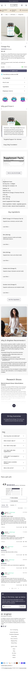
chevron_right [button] (26, 43)
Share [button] (4, 527)
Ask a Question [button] (14, 501)
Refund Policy (14, 642)
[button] (14, 131)
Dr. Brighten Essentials (8, 668)
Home (14, 648)
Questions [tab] (12, 505)
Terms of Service (14, 638)
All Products (12, 14)
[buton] (7, 665)
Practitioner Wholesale (14, 634)
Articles (14, 655)
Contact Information (14, 632)
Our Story (14, 653)
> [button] (18, 588)
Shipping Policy (14, 640)
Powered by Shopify (22, 668)
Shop (6, 14)
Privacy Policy (14, 636)
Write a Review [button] (14, 497)
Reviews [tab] (3, 505)
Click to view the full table (14, 173)
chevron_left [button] (1, 43)
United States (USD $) (7, 665)
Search (14, 657)
